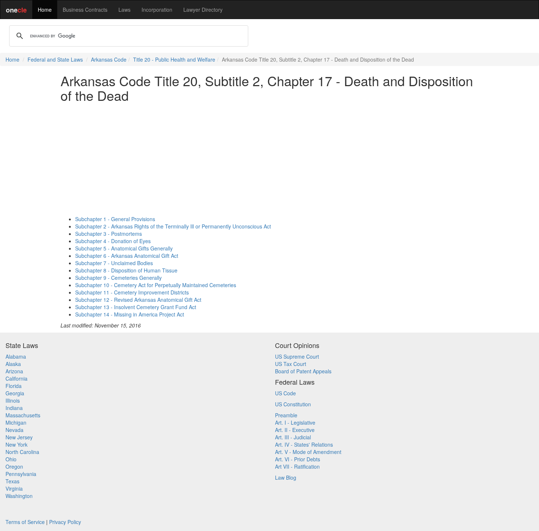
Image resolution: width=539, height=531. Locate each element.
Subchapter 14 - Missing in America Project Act (129, 314)
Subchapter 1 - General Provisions (115, 219)
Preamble (286, 415)
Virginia (14, 488)
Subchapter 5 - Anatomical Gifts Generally (124, 248)
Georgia (15, 393)
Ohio (11, 459)
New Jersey (19, 437)
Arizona (14, 371)
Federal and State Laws (55, 59)
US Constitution (293, 404)
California (16, 378)
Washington (19, 495)
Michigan (16, 422)
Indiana (14, 407)
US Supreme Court (297, 356)
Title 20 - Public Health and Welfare (174, 59)
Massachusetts (23, 415)
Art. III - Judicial (293, 437)
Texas (12, 481)
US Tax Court (290, 363)
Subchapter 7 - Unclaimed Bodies (114, 263)
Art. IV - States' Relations (304, 444)
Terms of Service (25, 521)
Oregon (14, 466)
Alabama (16, 356)
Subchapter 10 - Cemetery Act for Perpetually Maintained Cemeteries (155, 285)
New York (16, 444)
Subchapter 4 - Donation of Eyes (113, 241)
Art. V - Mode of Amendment (308, 451)
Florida (14, 385)
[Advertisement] (269, 158)
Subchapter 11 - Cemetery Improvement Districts (132, 292)
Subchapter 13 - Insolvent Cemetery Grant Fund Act (135, 307)
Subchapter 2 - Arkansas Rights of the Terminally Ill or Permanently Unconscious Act (173, 226)
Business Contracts (85, 9)
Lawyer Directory (203, 9)
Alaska (13, 363)
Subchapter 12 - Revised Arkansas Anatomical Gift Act (138, 299)
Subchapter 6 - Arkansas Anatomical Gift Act (126, 255)
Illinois (13, 400)
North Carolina (22, 451)
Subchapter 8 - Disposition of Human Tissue (126, 270)
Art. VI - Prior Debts (297, 459)
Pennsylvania (21, 473)
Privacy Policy (65, 521)
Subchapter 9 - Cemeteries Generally (118, 277)
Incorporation (157, 9)
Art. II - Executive (295, 429)
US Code (285, 393)
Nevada (14, 429)
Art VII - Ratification (297, 466)
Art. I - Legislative (295, 422)
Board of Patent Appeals (303, 371)
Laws (124, 9)
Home (45, 9)
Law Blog (285, 477)
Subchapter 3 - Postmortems (108, 233)
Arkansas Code (108, 59)
